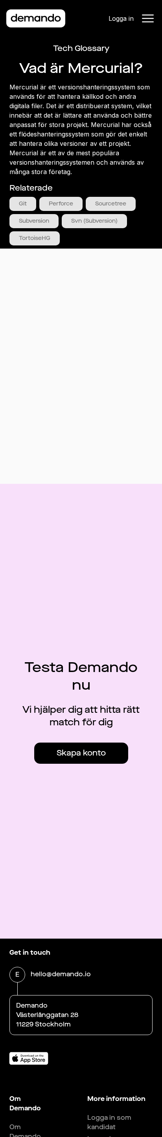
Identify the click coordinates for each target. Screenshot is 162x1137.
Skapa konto (81, 753)
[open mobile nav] (148, 18)
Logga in (121, 18)
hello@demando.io (61, 974)
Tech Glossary (81, 48)
